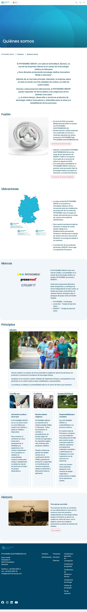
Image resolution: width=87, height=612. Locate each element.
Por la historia (56, 530)
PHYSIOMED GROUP (7, 54)
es (16, 3)
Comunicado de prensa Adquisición (63, 177)
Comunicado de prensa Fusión (61, 144)
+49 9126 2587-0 (14, 569)
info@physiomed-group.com (11, 573)
